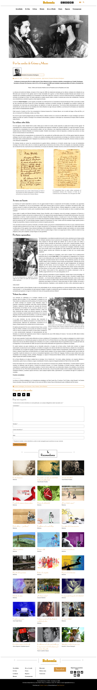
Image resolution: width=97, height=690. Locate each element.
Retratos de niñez (18, 596)
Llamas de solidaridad (43, 503)
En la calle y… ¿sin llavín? (21, 526)
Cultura (35, 9)
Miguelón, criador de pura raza (71, 644)
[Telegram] (66, 2)
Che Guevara (28, 386)
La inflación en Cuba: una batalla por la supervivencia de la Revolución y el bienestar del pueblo (48, 647)
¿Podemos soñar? (42, 596)
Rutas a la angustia (42, 573)
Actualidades (19, 9)
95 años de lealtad (67, 478)
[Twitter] (68, 2)
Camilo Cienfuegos (19, 386)
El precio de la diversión (68, 573)
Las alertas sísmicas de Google (21, 644)
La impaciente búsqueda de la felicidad (73, 596)
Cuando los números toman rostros (23, 503)
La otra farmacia (18, 478)
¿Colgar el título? (67, 619)
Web (14, 435)
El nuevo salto (41, 549)
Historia (42, 9)
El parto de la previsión (19, 573)
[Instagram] (64, 2)
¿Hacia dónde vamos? (68, 503)
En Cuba (27, 9)
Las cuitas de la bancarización (70, 526)
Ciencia (60, 9)
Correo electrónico (18, 429)
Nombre (15, 424)
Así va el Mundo (51, 9)
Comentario (16, 405)
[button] (83, 2)
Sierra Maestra (43, 386)
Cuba (33, 386)
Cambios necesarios (18, 619)
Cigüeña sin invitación (68, 549)
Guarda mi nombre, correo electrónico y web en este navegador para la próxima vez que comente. (38, 441)
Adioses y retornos (18, 549)
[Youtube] (70, 2)
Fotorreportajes (77, 9)
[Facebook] (62, 2)
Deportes (67, 9)
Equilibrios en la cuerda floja (45, 526)
